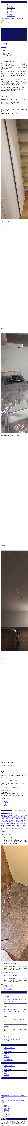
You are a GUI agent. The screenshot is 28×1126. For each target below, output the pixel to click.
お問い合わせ (11, 16)
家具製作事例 (11, 8)
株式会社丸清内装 (9, 61)
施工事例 (9, 9)
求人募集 (6, 1057)
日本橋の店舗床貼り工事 (10, 963)
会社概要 (9, 14)
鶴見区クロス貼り (9, 986)
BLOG (9, 12)
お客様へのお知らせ (9, 1048)
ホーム (9, 4)
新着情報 (6, 1053)
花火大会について (9, 837)
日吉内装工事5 (8, 989)
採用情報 (9, 11)
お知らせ (9, 813)
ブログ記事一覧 (8, 1060)
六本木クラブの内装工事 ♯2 (12, 975)
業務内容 (9, 6)
